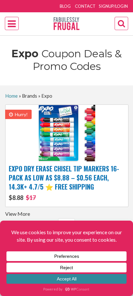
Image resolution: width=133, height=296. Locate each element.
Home (11, 96)
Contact (85, 6)
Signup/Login (113, 6)
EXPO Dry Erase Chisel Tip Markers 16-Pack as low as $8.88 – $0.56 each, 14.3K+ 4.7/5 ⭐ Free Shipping (64, 182)
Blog (65, 6)
